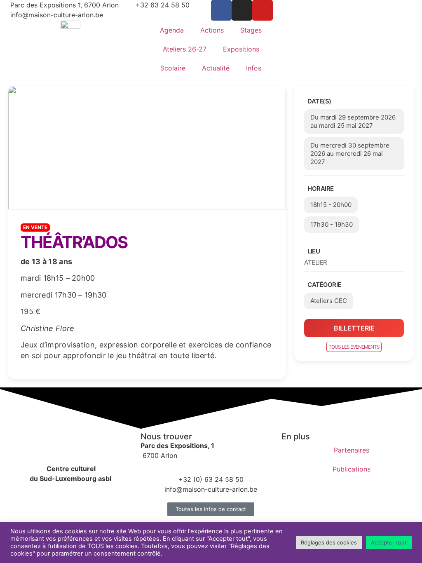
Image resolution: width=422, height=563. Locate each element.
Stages (251, 30)
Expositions (241, 49)
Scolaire (172, 68)
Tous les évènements (354, 347)
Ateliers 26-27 (184, 49)
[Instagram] (242, 10)
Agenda (172, 30)
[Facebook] (221, 10)
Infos (253, 68)
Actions (212, 30)
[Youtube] (262, 10)
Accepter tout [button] (389, 542)
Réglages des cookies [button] (329, 542)
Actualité (216, 68)
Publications (351, 469)
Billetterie (354, 328)
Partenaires (351, 450)
